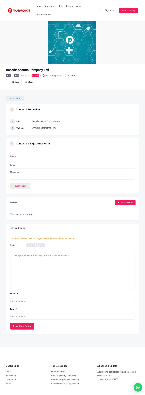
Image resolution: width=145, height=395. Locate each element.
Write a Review (127, 202)
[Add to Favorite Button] (15, 82)
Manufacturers (58, 371)
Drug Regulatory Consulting (63, 375)
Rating (13, 245)
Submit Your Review (22, 326)
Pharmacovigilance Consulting (65, 379)
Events (69, 6)
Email (13, 309)
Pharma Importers (53, 75)
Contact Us (11, 379)
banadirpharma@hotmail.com (46, 121)
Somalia (71, 75)
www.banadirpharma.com (44, 128)
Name (14, 293)
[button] (138, 387)
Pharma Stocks (43, 14)
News (78, 6)
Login (8, 371)
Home (39, 6)
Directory (49, 6)
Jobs (60, 6)
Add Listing (11, 375)
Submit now (20, 186)
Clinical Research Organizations (66, 383)
